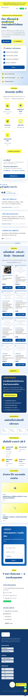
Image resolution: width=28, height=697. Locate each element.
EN (17, 8)
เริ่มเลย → (14, 67)
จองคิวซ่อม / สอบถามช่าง (14, 151)
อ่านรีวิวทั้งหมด (17, 243)
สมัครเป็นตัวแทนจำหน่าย (10, 395)
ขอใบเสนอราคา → (14, 176)
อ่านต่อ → (4, 500)
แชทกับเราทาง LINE (7, 601)
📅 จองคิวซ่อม (6, 41)
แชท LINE (21, 8)
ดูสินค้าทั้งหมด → (14, 371)
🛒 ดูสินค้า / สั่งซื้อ (7, 287)
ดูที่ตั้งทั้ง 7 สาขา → (9, 623)
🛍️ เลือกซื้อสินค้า (17, 41)
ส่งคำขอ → (14, 560)
